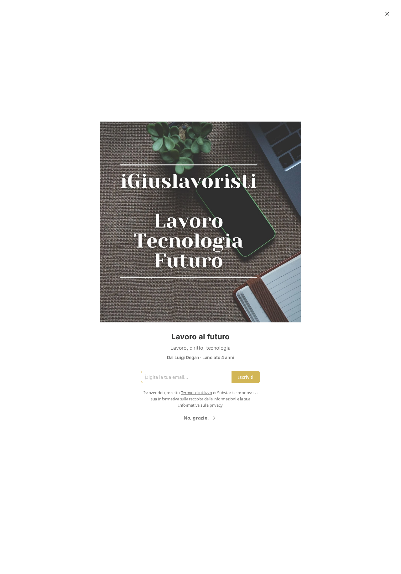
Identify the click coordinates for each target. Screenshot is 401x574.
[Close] (387, 14)
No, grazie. (196, 418)
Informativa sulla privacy (200, 405)
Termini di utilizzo (196, 392)
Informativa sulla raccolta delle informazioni (197, 399)
